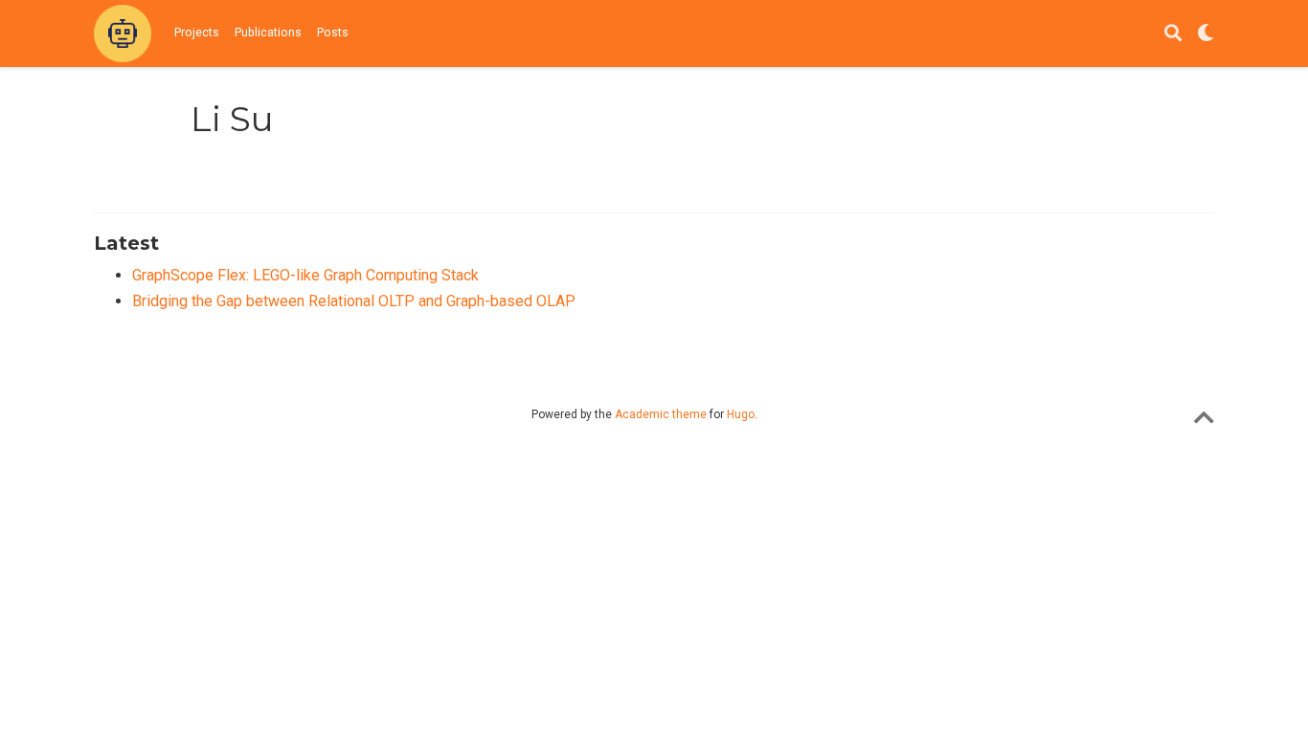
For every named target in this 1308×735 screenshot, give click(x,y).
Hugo (741, 414)
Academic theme (661, 414)
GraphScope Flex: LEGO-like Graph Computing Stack (305, 275)
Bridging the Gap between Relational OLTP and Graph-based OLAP (353, 301)
